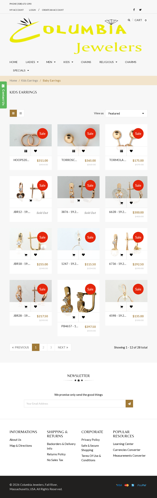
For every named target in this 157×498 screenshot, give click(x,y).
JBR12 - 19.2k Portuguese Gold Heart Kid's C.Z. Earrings (22, 211)
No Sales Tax (55, 460)
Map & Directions (21, 445)
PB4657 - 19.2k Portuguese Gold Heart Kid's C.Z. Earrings (70, 326)
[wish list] (35, 151)
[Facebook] (133, 10)
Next (61, 347)
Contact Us (3, 96)
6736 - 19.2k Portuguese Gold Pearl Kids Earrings (118, 263)
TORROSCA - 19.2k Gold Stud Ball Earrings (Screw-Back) (70, 160)
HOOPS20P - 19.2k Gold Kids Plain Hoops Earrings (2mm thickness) (22, 160)
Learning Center (123, 444)
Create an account (53, 10)
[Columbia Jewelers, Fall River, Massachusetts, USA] (75, 35)
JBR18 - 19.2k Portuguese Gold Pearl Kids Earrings (22, 263)
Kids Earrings (29, 80)
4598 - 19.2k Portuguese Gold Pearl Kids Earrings (118, 315)
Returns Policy (56, 454)
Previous (22, 347)
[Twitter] (139, 10)
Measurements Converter (129, 455)
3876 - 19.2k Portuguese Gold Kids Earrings (70, 211)
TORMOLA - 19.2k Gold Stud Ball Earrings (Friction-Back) (118, 160)
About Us (15, 439)
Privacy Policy (90, 439)
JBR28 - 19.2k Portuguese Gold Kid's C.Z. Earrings (22, 315)
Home (13, 80)
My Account (17, 10)
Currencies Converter (127, 449)
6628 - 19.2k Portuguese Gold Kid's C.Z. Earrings (118, 211)
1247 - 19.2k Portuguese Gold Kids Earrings (70, 263)
